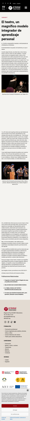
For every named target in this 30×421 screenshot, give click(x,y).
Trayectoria (8, 347)
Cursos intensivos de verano (12, 334)
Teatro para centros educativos (13, 336)
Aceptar (15, 406)
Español (18, 3)
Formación (8, 343)
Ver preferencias (15, 414)
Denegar (15, 410)
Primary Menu (26, 7)
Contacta (7, 353)
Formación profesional (11, 329)
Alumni (7, 349)
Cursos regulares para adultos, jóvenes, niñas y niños (15, 332)
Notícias (7, 351)
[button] (27, 390)
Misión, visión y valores (11, 345)
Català (14, 3)
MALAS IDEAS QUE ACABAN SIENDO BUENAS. (16, 285)
